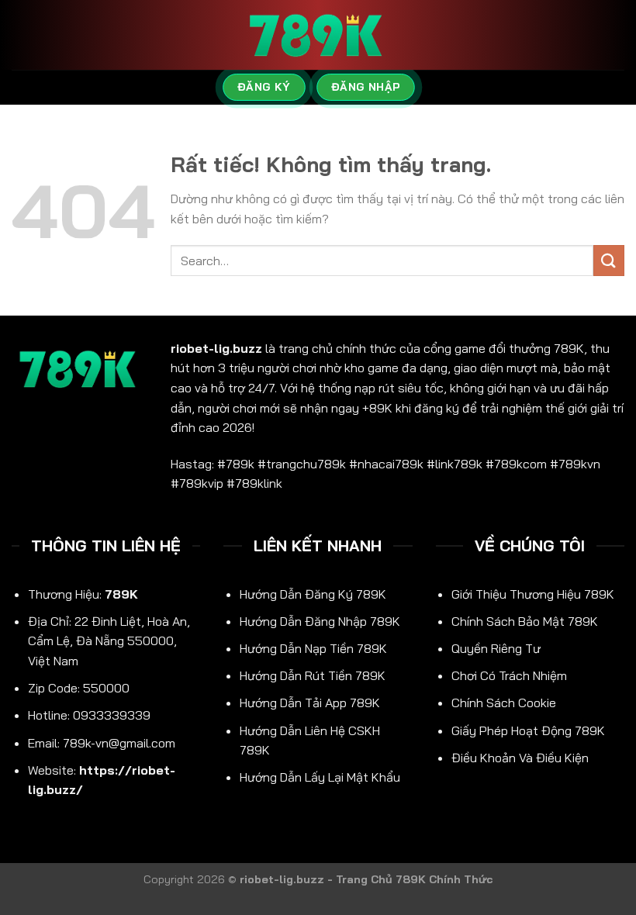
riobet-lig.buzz (216, 348)
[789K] (318, 35)
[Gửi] (608, 260)
